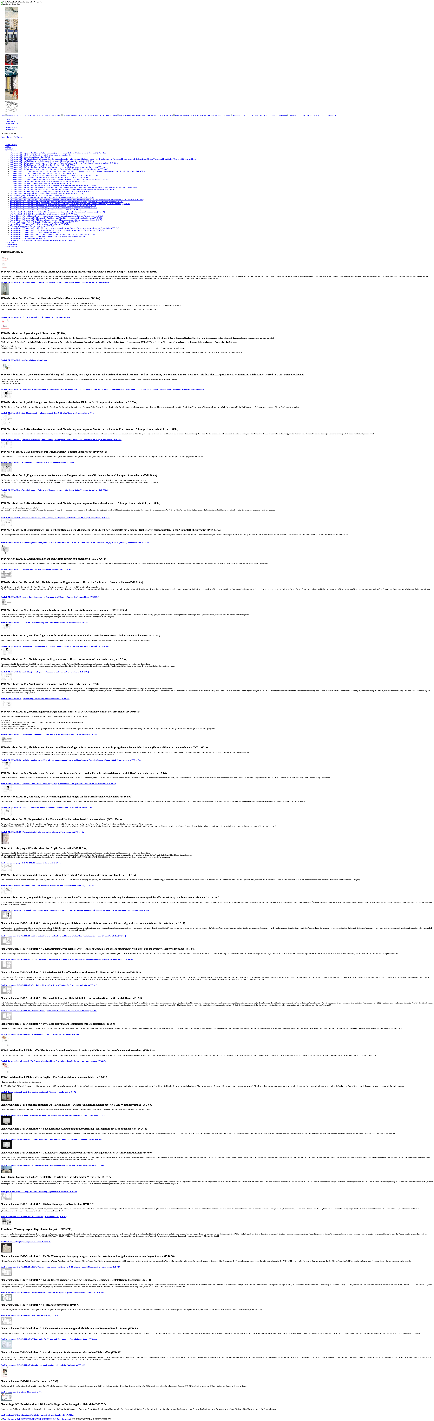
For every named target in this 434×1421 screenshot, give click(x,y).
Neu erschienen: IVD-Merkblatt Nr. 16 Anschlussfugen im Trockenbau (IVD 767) (39, 224)
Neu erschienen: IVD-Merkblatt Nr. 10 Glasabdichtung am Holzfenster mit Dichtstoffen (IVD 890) (45, 210)
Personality (9, 149)
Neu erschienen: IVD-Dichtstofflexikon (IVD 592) (28, 238)
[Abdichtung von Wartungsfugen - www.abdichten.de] (11, 100)
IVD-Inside (9, 129)
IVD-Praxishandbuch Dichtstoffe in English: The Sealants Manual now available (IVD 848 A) (43, 214)
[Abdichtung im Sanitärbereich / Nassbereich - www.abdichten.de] (11, 53)
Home (3, 115)
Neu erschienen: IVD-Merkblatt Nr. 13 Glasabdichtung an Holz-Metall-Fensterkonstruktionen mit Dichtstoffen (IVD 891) (53, 208)
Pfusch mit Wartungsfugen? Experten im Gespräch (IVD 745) (32, 226)
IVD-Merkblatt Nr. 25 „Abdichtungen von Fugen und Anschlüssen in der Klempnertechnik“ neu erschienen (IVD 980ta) (53, 185)
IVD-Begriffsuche (11, 123)
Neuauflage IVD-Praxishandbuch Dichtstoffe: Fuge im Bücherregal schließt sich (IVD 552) (42, 240)
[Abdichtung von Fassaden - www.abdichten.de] (11, 29)
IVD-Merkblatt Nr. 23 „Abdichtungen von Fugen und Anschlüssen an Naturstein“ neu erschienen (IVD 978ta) (49, 181)
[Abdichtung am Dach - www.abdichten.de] (11, 76)
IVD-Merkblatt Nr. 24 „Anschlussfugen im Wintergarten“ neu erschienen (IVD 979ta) (40, 183)
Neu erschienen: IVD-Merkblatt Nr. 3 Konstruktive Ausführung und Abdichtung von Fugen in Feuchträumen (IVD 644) (53, 234)
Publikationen (10, 121)
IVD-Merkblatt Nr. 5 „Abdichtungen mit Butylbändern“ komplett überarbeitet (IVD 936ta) (42, 165)
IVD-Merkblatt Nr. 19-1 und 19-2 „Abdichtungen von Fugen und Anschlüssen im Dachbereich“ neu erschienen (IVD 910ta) (54, 175)
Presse (7, 125)
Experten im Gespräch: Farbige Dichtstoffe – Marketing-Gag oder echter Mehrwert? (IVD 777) (44, 222)
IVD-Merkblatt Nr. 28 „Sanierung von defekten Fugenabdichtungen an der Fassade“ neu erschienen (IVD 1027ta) (50, 191)
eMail (115, 115)
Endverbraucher (11, 246)
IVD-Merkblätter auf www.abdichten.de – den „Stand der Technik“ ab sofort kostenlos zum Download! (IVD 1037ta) (52, 198)
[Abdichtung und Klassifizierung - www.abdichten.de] (11, 111)
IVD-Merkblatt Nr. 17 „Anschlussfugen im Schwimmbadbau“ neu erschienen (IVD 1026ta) (42, 173)
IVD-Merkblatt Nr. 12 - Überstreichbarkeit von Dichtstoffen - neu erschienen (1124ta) (40, 155)
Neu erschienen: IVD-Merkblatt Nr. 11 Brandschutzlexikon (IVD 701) (35, 232)
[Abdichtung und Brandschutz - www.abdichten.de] (11, 88)
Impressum (283, 115)
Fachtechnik (9, 242)
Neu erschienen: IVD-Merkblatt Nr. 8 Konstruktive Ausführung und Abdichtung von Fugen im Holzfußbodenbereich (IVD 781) (56, 218)
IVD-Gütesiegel (11, 127)
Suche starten (56, 115)
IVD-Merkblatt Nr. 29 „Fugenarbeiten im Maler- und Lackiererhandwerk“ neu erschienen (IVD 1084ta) (47, 194)
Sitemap (228, 115)
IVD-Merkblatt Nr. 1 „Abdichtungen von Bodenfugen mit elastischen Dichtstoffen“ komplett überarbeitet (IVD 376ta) (52, 161)
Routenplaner (168, 115)
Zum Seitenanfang (63, 1419)
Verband (8, 119)
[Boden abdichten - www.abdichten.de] (11, 17)
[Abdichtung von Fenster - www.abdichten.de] (11, 41)
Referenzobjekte (11, 244)
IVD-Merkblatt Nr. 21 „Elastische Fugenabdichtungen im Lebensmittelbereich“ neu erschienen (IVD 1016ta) (49, 177)
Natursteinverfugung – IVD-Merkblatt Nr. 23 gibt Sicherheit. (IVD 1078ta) (37, 196)
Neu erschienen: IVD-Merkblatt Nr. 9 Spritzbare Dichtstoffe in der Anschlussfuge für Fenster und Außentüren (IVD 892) (53, 206)
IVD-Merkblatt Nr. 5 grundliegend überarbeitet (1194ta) (30, 157)
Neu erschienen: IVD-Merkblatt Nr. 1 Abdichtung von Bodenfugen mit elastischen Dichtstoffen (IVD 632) (48, 236)
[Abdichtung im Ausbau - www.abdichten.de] (11, 64)
